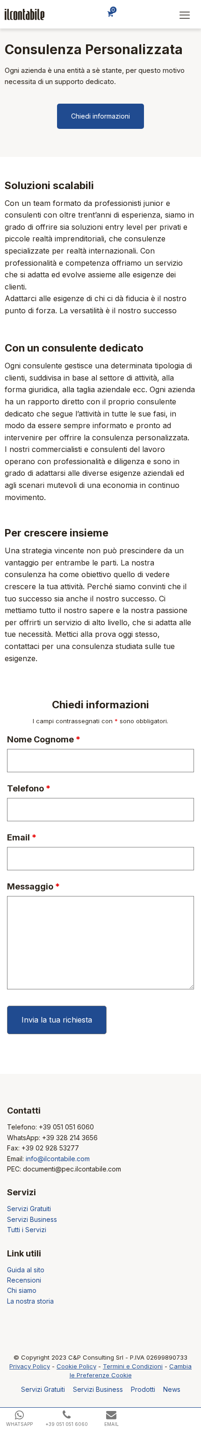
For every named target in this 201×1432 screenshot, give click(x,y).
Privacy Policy (29, 1366)
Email (21, 837)
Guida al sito (25, 1270)
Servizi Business (32, 1219)
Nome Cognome (43, 739)
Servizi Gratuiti (29, 1209)
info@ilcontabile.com (58, 1159)
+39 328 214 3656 (70, 1138)
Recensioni (24, 1280)
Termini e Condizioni (133, 1366)
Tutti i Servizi (26, 1230)
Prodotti (143, 1389)
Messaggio (33, 886)
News (171, 1389)
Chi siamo (21, 1290)
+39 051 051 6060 (66, 1127)
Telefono (28, 788)
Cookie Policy (76, 1366)
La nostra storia (30, 1301)
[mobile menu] (184, 15)
